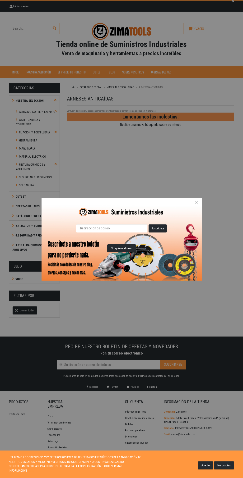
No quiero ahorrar (121, 248)
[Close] (196, 203)
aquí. (31, 470)
